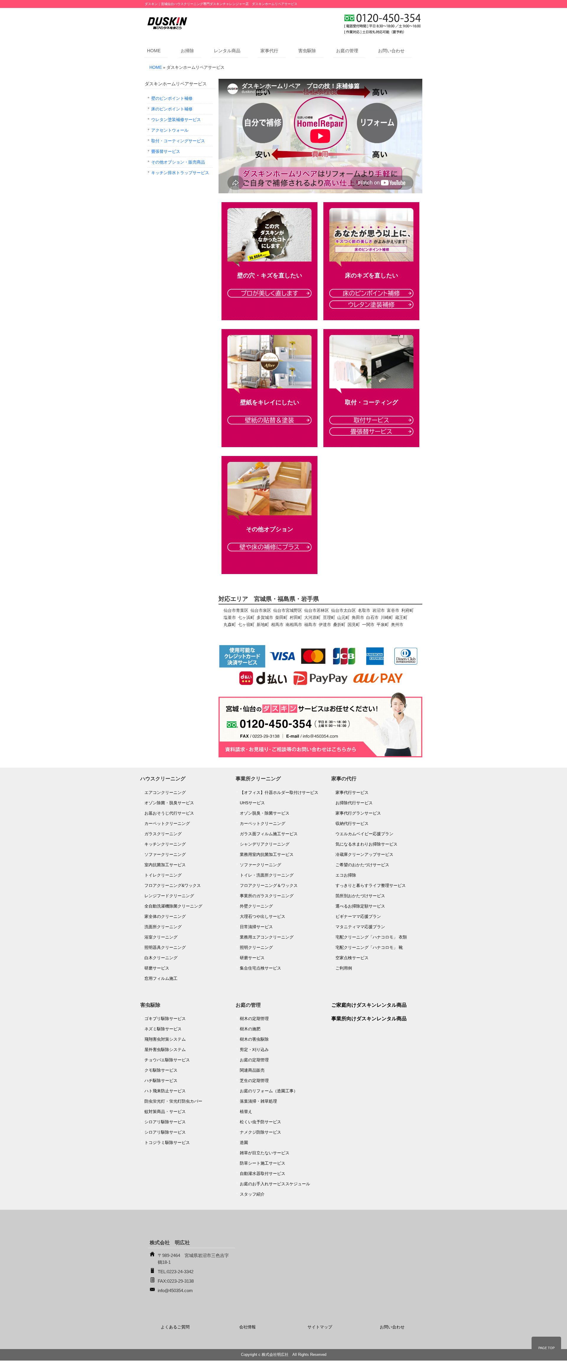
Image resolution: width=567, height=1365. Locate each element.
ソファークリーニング (165, 854)
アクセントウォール (169, 130)
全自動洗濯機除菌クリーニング (173, 906)
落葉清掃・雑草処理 (258, 1101)
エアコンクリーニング (165, 792)
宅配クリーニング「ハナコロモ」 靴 (369, 947)
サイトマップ (319, 1327)
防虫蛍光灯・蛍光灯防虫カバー (173, 1101)
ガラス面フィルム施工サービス (269, 833)
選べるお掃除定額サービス (360, 906)
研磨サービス (156, 968)
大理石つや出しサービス (262, 916)
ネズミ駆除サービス (163, 1028)
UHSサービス (252, 802)
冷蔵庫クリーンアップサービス (364, 854)
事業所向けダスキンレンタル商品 (369, 1018)
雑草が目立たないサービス (264, 1152)
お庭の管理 (347, 50)
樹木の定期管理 (254, 1018)
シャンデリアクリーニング (264, 844)
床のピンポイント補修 (172, 109)
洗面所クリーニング (163, 926)
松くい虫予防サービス (260, 1121)
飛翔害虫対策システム (165, 1039)
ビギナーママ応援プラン (358, 916)
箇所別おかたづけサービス (360, 895)
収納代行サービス (352, 823)
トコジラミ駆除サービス (167, 1142)
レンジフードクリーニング (169, 895)
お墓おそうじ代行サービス (169, 813)
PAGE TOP (546, 1348)
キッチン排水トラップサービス (180, 172)
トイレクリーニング (163, 875)
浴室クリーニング (160, 937)
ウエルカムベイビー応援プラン (364, 833)
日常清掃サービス (256, 926)
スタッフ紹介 (252, 1194)
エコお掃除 (345, 875)
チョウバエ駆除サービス (167, 1059)
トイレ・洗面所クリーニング (267, 875)
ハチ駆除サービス (160, 1080)
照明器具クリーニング (165, 947)
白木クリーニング (160, 957)
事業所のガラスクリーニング (267, 895)
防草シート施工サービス (262, 1163)
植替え (246, 1111)
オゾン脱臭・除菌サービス (264, 813)
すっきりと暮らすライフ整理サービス (370, 885)
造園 (244, 1142)
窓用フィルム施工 (160, 978)
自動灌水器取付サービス (262, 1173)
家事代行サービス (352, 792)
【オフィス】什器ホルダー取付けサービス (279, 792)
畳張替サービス (165, 151)
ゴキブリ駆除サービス (165, 1018)
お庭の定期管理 (254, 1059)
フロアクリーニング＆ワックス (269, 885)
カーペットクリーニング (167, 823)
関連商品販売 (252, 1070)
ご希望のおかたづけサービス (362, 864)
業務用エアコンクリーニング (267, 937)
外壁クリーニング (256, 906)
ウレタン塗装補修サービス (176, 119)
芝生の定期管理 (254, 1080)
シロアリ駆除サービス (165, 1121)
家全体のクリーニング (165, 916)
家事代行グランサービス (358, 813)
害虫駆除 (307, 50)
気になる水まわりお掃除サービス (366, 844)
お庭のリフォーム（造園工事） (269, 1090)
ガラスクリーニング (163, 833)
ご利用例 (343, 968)
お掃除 (187, 50)
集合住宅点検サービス (260, 968)
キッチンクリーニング (165, 844)
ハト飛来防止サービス (165, 1090)
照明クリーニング (256, 947)
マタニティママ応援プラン (360, 926)
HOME (154, 50)
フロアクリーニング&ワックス (172, 885)
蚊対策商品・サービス (165, 1111)
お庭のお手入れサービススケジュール (275, 1183)
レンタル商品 (227, 50)
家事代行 (269, 50)
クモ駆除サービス (160, 1070)
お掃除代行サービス (354, 802)
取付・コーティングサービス (178, 140)
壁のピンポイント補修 (172, 98)
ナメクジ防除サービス (260, 1132)
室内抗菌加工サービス (165, 864)
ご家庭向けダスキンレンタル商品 (369, 1005)
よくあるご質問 (175, 1327)
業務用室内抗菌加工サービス (267, 854)
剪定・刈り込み (254, 1049)
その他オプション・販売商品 (178, 162)
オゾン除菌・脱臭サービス (169, 802)
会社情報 (247, 1327)
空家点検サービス (352, 957)
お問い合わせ (391, 50)
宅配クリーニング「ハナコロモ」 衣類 (371, 937)
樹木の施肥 (250, 1028)
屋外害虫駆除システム (165, 1049)
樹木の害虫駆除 (254, 1039)
